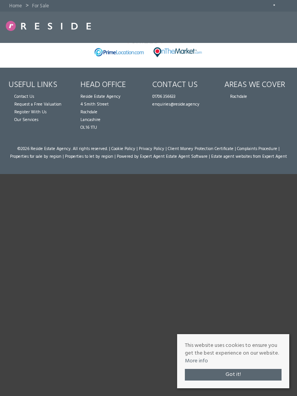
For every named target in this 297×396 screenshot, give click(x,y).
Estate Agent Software (187, 156)
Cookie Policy (123, 148)
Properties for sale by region (35, 156)
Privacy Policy (151, 148)
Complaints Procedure (257, 148)
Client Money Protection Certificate (201, 148)
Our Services (26, 119)
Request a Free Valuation (37, 104)
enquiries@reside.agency (176, 104)
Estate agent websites (231, 156)
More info (196, 361)
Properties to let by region (89, 156)
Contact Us (24, 96)
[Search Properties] (291, 27)
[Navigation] (279, 27)
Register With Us (30, 112)
